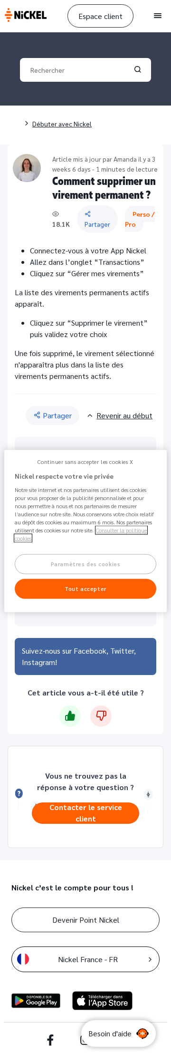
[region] (85, 531)
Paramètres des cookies (86, 564)
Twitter (122, 651)
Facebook (90, 651)
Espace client (100, 16)
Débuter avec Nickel (62, 123)
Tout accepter (85, 588)
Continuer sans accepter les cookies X (85, 461)
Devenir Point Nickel (85, 920)
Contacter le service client (85, 813)
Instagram (38, 662)
